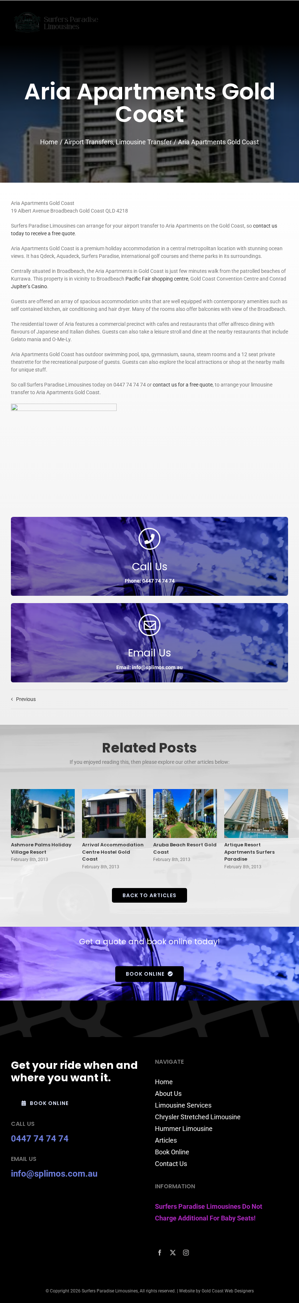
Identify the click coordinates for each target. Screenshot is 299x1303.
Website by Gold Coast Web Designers (216, 1291)
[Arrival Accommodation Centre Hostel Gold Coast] (114, 813)
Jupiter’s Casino (29, 286)
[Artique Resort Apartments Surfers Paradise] (256, 813)
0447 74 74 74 (40, 1139)
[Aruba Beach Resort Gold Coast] (185, 813)
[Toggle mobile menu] (284, 20)
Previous (26, 699)
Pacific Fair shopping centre (156, 279)
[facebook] (160, 1253)
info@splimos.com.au (54, 1174)
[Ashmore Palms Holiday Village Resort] (43, 813)
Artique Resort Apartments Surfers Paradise (249, 851)
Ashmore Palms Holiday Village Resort (41, 848)
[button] (16, 829)
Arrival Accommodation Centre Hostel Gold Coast (113, 851)
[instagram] (186, 1253)
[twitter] (173, 1253)
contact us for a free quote (183, 385)
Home (164, 1082)
